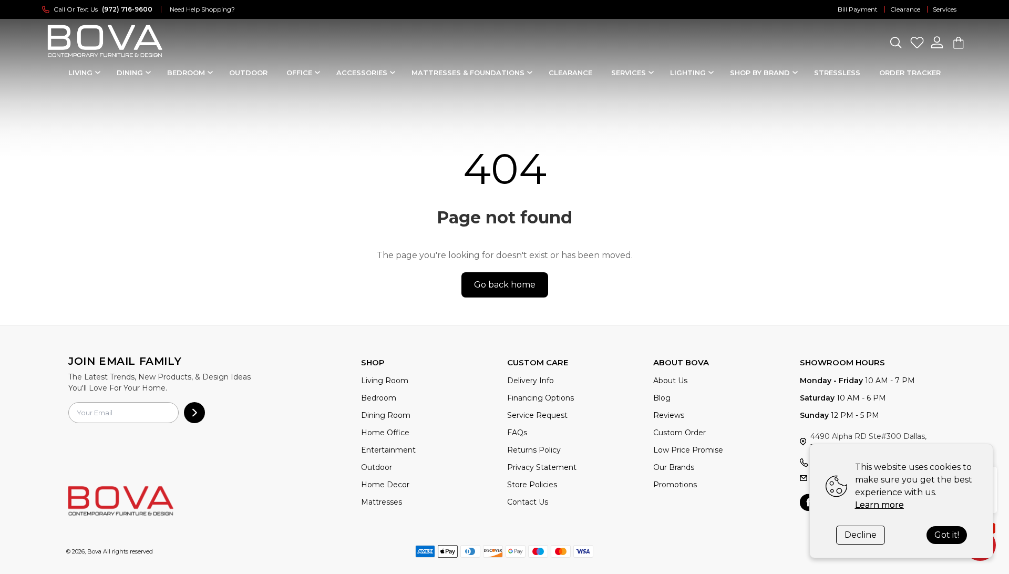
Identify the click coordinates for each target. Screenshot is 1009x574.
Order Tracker (910, 72)
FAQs (517, 432)
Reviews (668, 415)
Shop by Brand (760, 72)
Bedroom (186, 72)
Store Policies (532, 484)
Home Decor (385, 484)
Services (944, 9)
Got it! (946, 535)
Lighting (688, 72)
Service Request (537, 415)
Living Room (384, 380)
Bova (94, 551)
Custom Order (679, 432)
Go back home (505, 285)
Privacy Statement (541, 467)
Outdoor (248, 72)
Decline (861, 535)
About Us (670, 380)
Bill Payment (858, 9)
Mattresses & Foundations (467, 72)
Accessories (361, 72)
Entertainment (388, 450)
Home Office (385, 432)
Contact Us (527, 502)
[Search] (895, 43)
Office (299, 72)
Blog (662, 398)
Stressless (837, 72)
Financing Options (540, 398)
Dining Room (385, 415)
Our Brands (673, 467)
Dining (130, 72)
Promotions (675, 484)
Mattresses (381, 502)
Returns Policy (534, 450)
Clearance (905, 9)
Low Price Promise (688, 450)
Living (80, 72)
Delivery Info (530, 380)
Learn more (879, 505)
